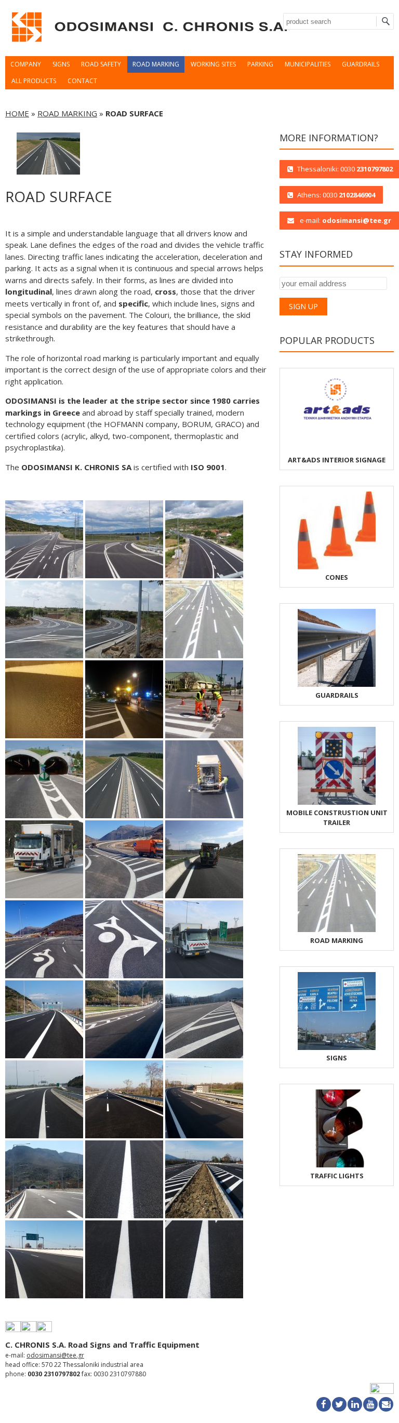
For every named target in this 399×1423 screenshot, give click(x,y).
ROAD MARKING (155, 64)
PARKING (260, 64)
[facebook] (323, 1404)
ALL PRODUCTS (33, 80)
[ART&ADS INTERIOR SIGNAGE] (337, 449)
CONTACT (82, 80)
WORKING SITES (213, 64)
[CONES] (337, 566)
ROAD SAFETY (101, 64)
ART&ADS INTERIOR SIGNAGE (336, 459)
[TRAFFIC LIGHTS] (337, 1164)
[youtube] (370, 1404)
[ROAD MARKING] (337, 929)
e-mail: (344, 220)
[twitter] (339, 1404)
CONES (336, 577)
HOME (17, 113)
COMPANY (25, 64)
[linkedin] (355, 1404)
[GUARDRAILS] (337, 684)
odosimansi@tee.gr (55, 1355)
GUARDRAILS (360, 64)
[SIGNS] (337, 1047)
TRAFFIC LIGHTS (337, 1175)
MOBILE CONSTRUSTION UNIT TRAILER (337, 817)
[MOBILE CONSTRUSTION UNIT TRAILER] (337, 802)
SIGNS (61, 64)
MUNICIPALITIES (307, 64)
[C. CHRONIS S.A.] (148, 44)
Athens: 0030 (336, 195)
